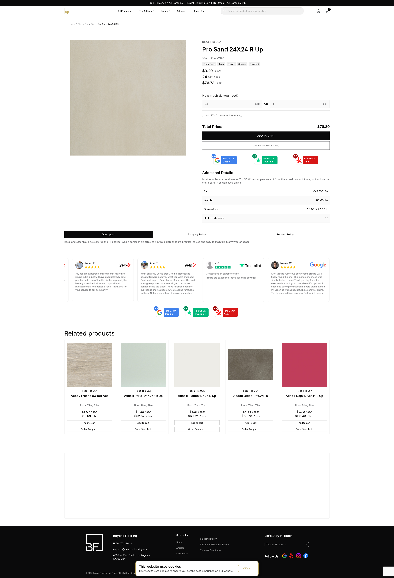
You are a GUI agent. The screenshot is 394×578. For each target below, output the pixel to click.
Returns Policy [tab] (285, 234)
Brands (165, 11)
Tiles (79, 24)
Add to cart (266, 135)
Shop (179, 542)
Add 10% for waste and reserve (222, 115)
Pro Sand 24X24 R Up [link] (109, 24)
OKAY (246, 568)
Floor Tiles (90, 24)
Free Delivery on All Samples (166, 2)
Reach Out (199, 11)
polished (254, 64)
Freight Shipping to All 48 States (205, 2)
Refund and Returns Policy (214, 544)
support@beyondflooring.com (130, 549)
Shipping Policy (208, 538)
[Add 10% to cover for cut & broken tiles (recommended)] (241, 115)
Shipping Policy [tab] (197, 234)
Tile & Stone (146, 11)
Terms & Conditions (210, 550)
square (242, 64)
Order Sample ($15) (266, 145)
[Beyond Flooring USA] (67, 10)
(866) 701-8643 (122, 543)
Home (72, 24)
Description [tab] (108, 234)
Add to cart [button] (89, 423)
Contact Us (182, 553)
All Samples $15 (236, 2)
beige (231, 64)
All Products (124, 11)
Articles (181, 11)
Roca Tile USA (211, 41)
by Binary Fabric (135, 573)
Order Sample (88, 429)
